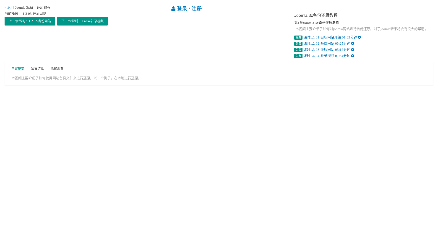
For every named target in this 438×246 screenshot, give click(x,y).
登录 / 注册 (188, 9)
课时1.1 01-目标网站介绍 (327, 37)
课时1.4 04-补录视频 (323, 56)
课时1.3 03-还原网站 (323, 49)
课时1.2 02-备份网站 (323, 43)
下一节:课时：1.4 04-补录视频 (82, 21)
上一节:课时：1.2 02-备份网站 (30, 21)
